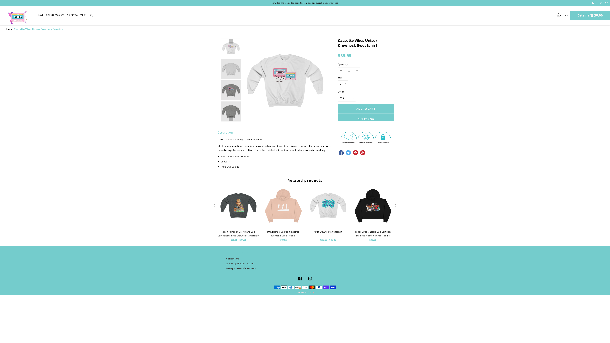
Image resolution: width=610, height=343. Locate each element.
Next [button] (231, 118)
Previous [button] (231, 41)
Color (341, 91)
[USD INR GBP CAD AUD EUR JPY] (606, 3)
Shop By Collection (76, 15)
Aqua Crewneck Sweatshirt (328, 231)
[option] (231, 48)
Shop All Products (55, 15)
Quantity (343, 64)
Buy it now (365, 119)
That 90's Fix (301, 292)
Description (225, 132)
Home (40, 15)
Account (564, 15)
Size (340, 77)
